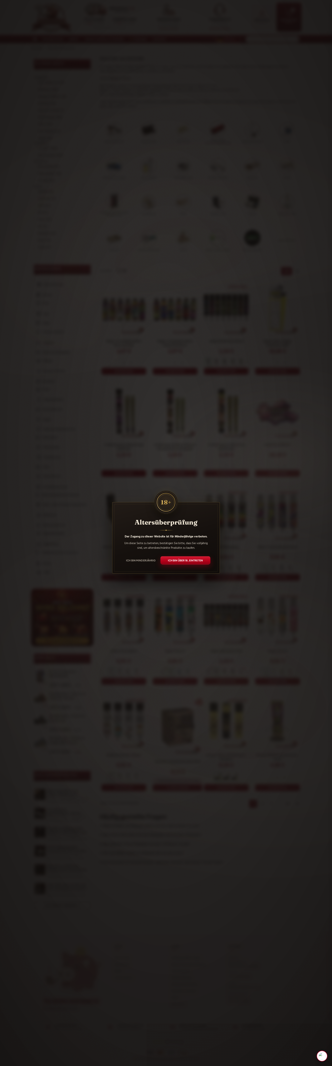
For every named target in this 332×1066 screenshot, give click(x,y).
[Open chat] (322, 1056)
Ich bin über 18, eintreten (185, 560)
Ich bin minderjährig (141, 560)
